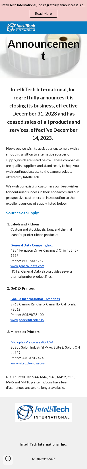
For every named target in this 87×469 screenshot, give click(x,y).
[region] (43, 10)
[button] (8, 460)
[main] (43, 50)
